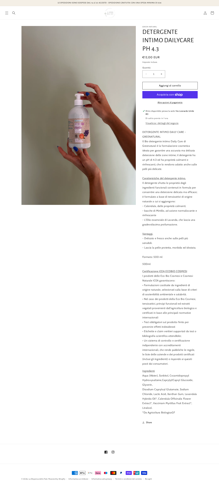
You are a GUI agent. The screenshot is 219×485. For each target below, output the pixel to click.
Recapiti (148, 479)
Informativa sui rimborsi (78, 479)
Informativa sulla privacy (102, 479)
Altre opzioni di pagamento (170, 102)
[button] (6, 13)
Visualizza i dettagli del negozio (162, 123)
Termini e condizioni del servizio (128, 479)
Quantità (146, 67)
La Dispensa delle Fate (38, 479)
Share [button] (149, 422)
